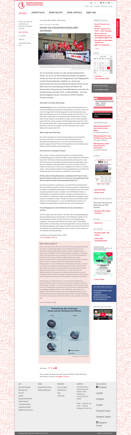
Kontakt (104, 6)
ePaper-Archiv (99, 192)
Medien (97, 6)
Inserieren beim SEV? (24, 44)
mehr (97, 48)
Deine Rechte (56, 13)
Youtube (99, 405)
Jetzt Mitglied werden (102, 89)
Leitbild (20, 396)
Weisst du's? (99, 223)
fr (95, 3)
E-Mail (79, 399)
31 (95, 72)
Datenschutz (45, 433)
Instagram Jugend (103, 417)
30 (111, 70)
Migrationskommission (25, 410)
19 (100, 68)
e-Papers (22, 36)
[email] (56, 368)
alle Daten (98, 76)
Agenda (21, 39)
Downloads (60, 396)
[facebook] (49, 368)
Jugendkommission (24, 407)
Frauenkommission (24, 404)
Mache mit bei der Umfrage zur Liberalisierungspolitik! (25, 25)
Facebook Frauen (103, 411)
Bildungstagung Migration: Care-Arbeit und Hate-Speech (102, 128)
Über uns (91, 13)
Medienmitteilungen (44, 390)
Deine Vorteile (74, 13)
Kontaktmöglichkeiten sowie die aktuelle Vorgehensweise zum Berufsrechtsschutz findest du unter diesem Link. (103, 295)
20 (103, 68)
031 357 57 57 (83, 396)
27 (103, 70)
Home (87, 6)
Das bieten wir (23, 390)
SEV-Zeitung (23, 32)
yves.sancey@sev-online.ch (48, 237)
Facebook (103, 387)
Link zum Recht (62, 387)
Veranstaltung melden (102, 78)
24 (95, 70)
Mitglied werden (118, 28)
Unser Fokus (38, 13)
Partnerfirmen (61, 390)
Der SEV (21, 393)
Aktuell (23, 13)
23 (111, 68)
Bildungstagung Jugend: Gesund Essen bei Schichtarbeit (101, 146)
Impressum (38, 433)
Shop (91, 6)
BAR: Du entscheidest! (102, 45)
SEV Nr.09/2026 (100, 190)
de (91, 3)
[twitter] (51, 368)
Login (110, 6)
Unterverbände (23, 401)
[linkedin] (53, 368)
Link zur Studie (99, 279)
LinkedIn (99, 393)
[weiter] (111, 56)
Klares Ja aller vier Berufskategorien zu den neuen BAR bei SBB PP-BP (103, 36)
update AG (106, 433)
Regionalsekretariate (25, 398)
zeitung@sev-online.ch (62, 376)
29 (108, 70)
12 (100, 65)
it (98, 3)
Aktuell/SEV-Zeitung (44, 387)
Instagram (100, 399)
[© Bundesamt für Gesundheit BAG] (64, 355)
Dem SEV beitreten (24, 387)
